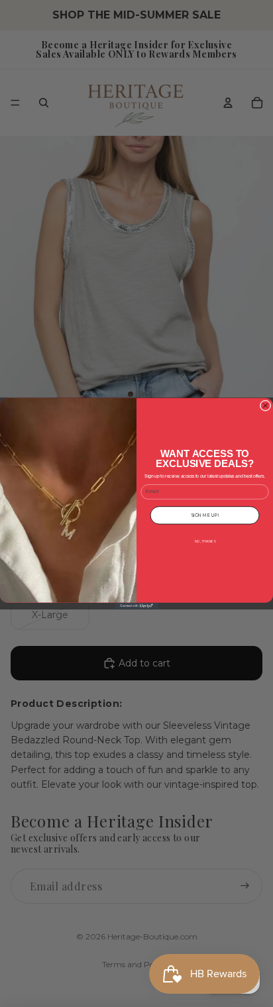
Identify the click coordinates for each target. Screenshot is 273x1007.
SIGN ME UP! (205, 515)
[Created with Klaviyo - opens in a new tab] (136, 606)
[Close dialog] (265, 406)
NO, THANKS (205, 541)
